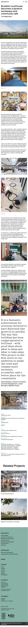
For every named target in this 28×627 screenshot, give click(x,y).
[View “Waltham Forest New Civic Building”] (14, 511)
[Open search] (23, 1)
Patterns (22, 454)
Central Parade (13, 272)
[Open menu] (26, 1)
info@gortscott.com (5, 590)
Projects (5, 2)
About (2, 567)
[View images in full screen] (14, 76)
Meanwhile (17, 454)
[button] (4, 88)
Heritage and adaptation (7, 542)
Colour (2, 454)
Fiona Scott (3, 433)
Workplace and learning (6, 418)
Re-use (8, 455)
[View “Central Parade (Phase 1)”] (14, 483)
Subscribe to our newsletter (7, 601)
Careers (3, 570)
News (3, 559)
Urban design (4, 535)
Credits (6, 606)
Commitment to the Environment (9, 554)
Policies (2, 606)
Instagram (3, 598)
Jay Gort (8, 433)
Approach (5, 550)
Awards (3, 573)
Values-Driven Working (7, 552)
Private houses (5, 543)
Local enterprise (11, 454)
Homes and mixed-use (7, 537)
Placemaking (4, 455)
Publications (4, 575)
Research (3, 545)
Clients (3, 571)
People (3, 568)
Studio (4, 564)
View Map (3, 587)
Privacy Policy (4, 624)
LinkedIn (3, 599)
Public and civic (15, 418)
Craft (6, 454)
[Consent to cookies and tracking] (26, 623)
